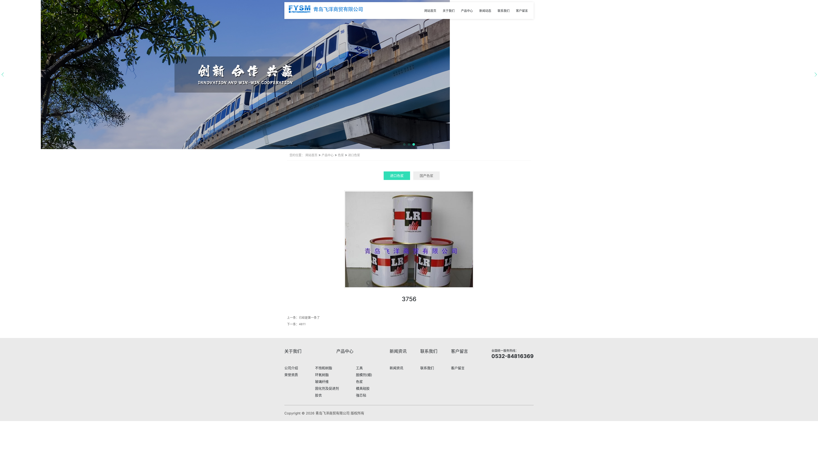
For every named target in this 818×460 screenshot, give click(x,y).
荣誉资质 (291, 375)
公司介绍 (291, 368)
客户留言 (522, 10)
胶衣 (318, 395)
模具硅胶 (363, 388)
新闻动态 (485, 10)
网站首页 (430, 10)
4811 (302, 324)
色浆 (340, 155)
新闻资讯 (396, 368)
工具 (359, 368)
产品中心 (467, 10)
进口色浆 (353, 155)
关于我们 (449, 10)
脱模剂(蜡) (364, 375)
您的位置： (296, 155)
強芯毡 (361, 395)
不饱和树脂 (323, 368)
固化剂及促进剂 (327, 388)
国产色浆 (426, 176)
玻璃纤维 (322, 382)
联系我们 (504, 10)
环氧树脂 (322, 375)
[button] (404, 144)
